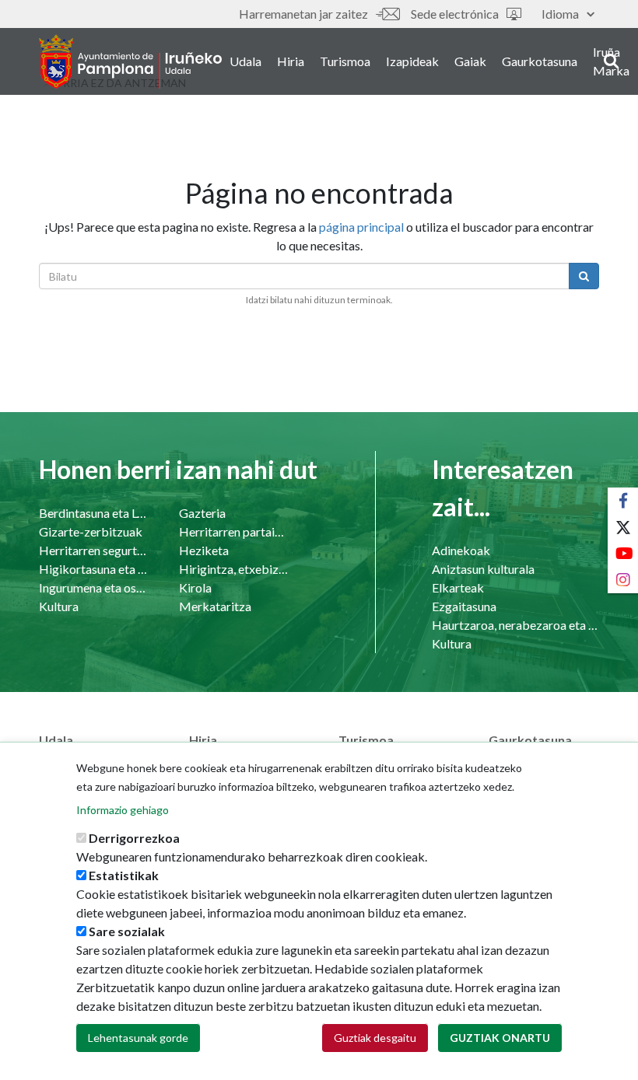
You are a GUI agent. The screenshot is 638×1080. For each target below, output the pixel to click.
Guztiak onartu (500, 1037)
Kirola (195, 587)
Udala (245, 61)
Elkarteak (458, 587)
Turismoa (345, 61)
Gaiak (470, 61)
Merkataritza (215, 606)
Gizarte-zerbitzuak (90, 531)
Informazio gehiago (122, 809)
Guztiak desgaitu (375, 1037)
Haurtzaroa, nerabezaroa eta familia (515, 624)
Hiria (290, 61)
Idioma (560, 13)
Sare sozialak (127, 931)
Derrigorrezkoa (134, 837)
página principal (361, 226)
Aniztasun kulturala (483, 568)
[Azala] (130, 61)
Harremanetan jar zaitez (303, 13)
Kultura (59, 606)
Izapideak (412, 61)
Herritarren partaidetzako (233, 531)
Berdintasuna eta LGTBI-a (93, 512)
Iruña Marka (611, 61)
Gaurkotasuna (539, 61)
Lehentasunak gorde (138, 1037)
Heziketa (204, 550)
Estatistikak (124, 875)
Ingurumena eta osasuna (93, 587)
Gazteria (202, 512)
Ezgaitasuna (464, 606)
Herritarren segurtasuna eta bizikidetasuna (93, 550)
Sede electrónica (455, 13)
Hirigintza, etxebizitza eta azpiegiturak (233, 568)
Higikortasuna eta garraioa (93, 568)
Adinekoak (461, 550)
